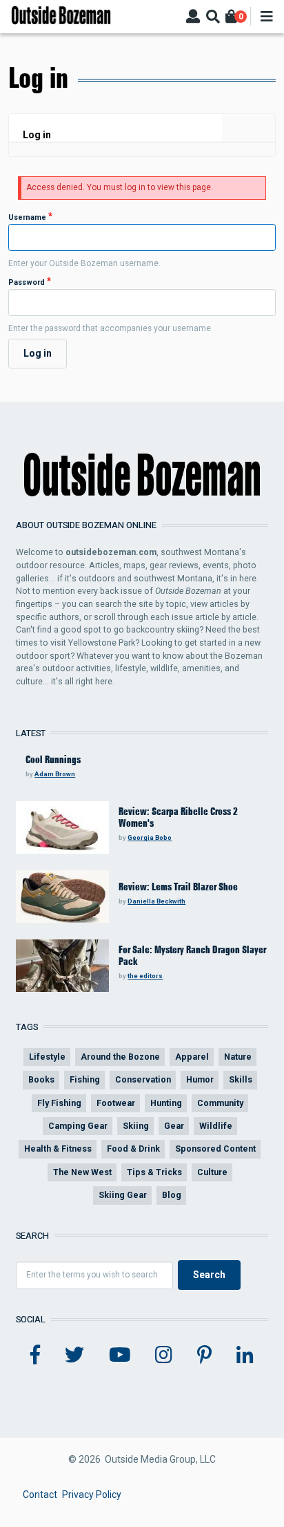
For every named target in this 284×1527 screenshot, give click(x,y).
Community (220, 1103)
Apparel (192, 1056)
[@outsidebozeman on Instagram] (163, 1355)
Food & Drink (133, 1148)
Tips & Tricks (154, 1172)
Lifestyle (47, 1056)
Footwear (116, 1103)
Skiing (136, 1126)
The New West (82, 1172)
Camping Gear (78, 1126)
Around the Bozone (120, 1056)
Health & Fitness (58, 1148)
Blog (171, 1195)
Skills (240, 1079)
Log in (37, 134)
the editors (145, 976)
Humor (200, 1079)
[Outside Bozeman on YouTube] (120, 1355)
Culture (212, 1172)
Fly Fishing (59, 1103)
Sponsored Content (215, 1148)
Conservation (143, 1079)
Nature (238, 1056)
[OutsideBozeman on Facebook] (35, 1355)
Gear (174, 1126)
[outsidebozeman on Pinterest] (204, 1355)
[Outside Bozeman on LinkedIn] (245, 1355)
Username (27, 217)
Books (41, 1079)
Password (26, 282)
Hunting (166, 1103)
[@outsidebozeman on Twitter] (74, 1355)
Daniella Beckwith (156, 901)
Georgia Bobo (150, 837)
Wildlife (215, 1126)
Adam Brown (54, 774)
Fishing (85, 1079)
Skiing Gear (123, 1195)
